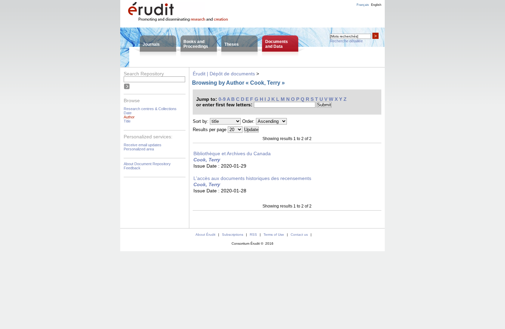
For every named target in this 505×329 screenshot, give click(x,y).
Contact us (299, 234)
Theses (231, 44)
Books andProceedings (195, 44)
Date (128, 113)
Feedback (132, 168)
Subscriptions (232, 234)
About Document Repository (147, 164)
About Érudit (205, 234)
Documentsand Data (276, 44)
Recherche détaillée (346, 41)
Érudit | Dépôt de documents (224, 73)
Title (127, 121)
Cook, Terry (206, 159)
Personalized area (139, 149)
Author (129, 117)
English (376, 5)
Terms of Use (273, 234)
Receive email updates (142, 145)
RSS (253, 234)
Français (363, 5)
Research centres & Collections (150, 109)
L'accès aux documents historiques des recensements (252, 178)
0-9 (222, 99)
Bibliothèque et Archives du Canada (232, 153)
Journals (151, 44)
